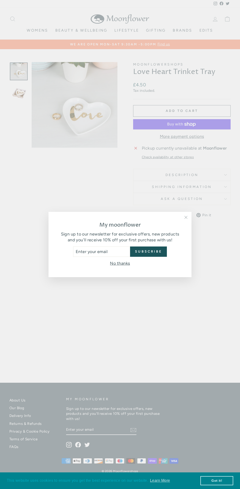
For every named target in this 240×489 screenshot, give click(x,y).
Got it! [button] (216, 480)
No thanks (120, 263)
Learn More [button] (160, 480)
